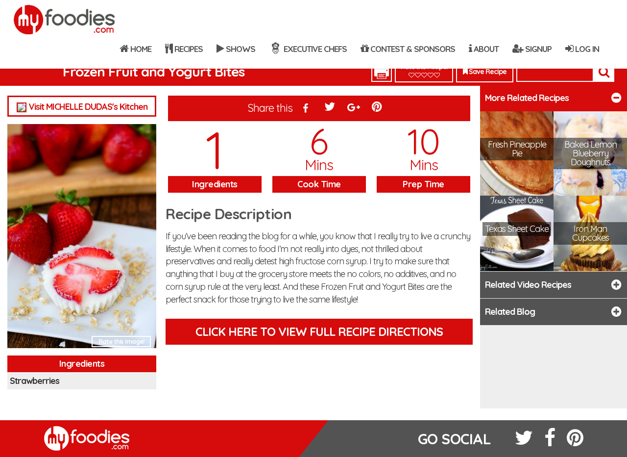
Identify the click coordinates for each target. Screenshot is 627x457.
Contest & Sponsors (411, 49)
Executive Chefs (314, 49)
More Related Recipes (527, 97)
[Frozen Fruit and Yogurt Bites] (81, 239)
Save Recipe (486, 71)
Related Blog (510, 311)
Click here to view (319, 331)
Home (139, 49)
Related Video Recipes (528, 284)
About (485, 49)
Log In (586, 49)
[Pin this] (377, 109)
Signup (537, 49)
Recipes (187, 49)
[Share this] (305, 109)
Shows (239, 49)
